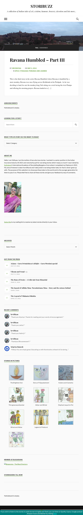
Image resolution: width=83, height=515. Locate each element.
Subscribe (7, 222)
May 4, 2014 (32, 68)
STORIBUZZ (41, 6)
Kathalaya (7, 165)
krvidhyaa (16, 68)
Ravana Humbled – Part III (37, 60)
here (55, 513)
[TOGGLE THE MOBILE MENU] (5, 19)
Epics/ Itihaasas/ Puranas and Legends (31, 71)
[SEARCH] (76, 125)
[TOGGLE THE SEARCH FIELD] (77, 19)
